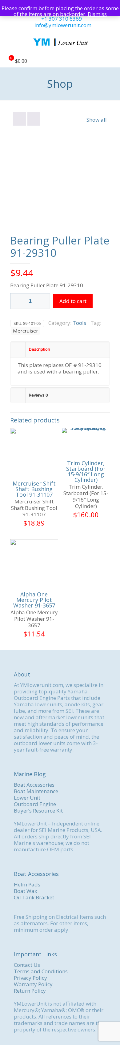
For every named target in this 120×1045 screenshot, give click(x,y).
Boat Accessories (34, 784)
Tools (79, 322)
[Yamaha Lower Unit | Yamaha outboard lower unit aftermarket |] (60, 42)
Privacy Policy (30, 977)
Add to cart (72, 301)
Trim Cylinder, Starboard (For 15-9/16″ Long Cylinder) (86, 471)
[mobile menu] (111, 42)
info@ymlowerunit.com (62, 25)
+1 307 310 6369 (61, 18)
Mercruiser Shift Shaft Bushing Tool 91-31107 (34, 489)
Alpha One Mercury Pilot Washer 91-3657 (34, 600)
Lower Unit (27, 797)
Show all (96, 119)
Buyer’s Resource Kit (38, 810)
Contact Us (27, 964)
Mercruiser (25, 331)
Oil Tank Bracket (34, 897)
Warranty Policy (33, 984)
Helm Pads (27, 884)
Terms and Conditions (41, 971)
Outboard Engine (35, 804)
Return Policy (30, 990)
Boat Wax (25, 890)
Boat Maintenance (36, 791)
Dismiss (97, 14)
